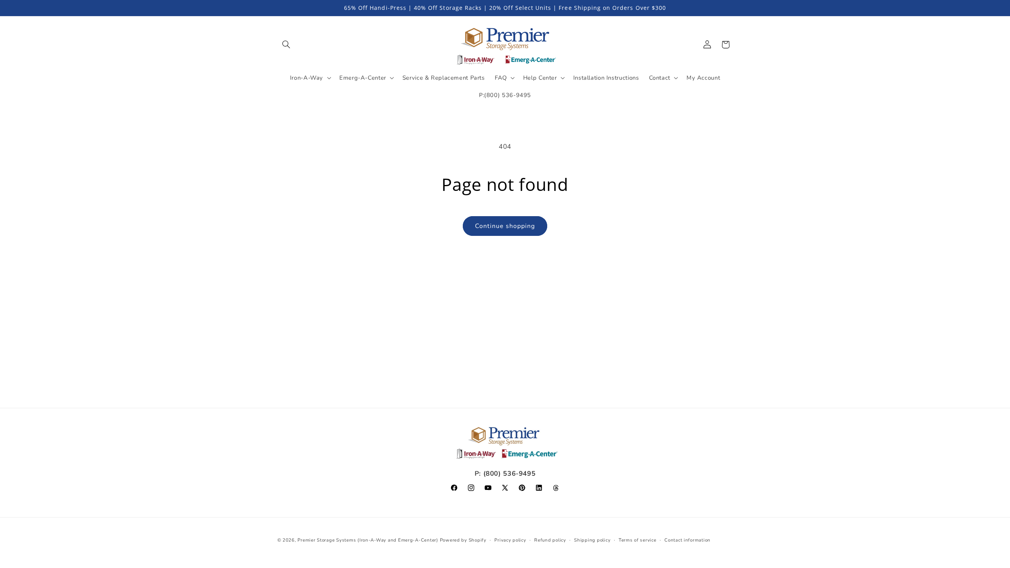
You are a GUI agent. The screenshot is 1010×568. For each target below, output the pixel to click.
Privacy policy (510, 540)
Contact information (687, 540)
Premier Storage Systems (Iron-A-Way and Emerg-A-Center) (367, 540)
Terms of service (637, 540)
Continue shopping (505, 226)
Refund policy (550, 540)
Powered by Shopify (463, 540)
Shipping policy (592, 540)
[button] (286, 45)
